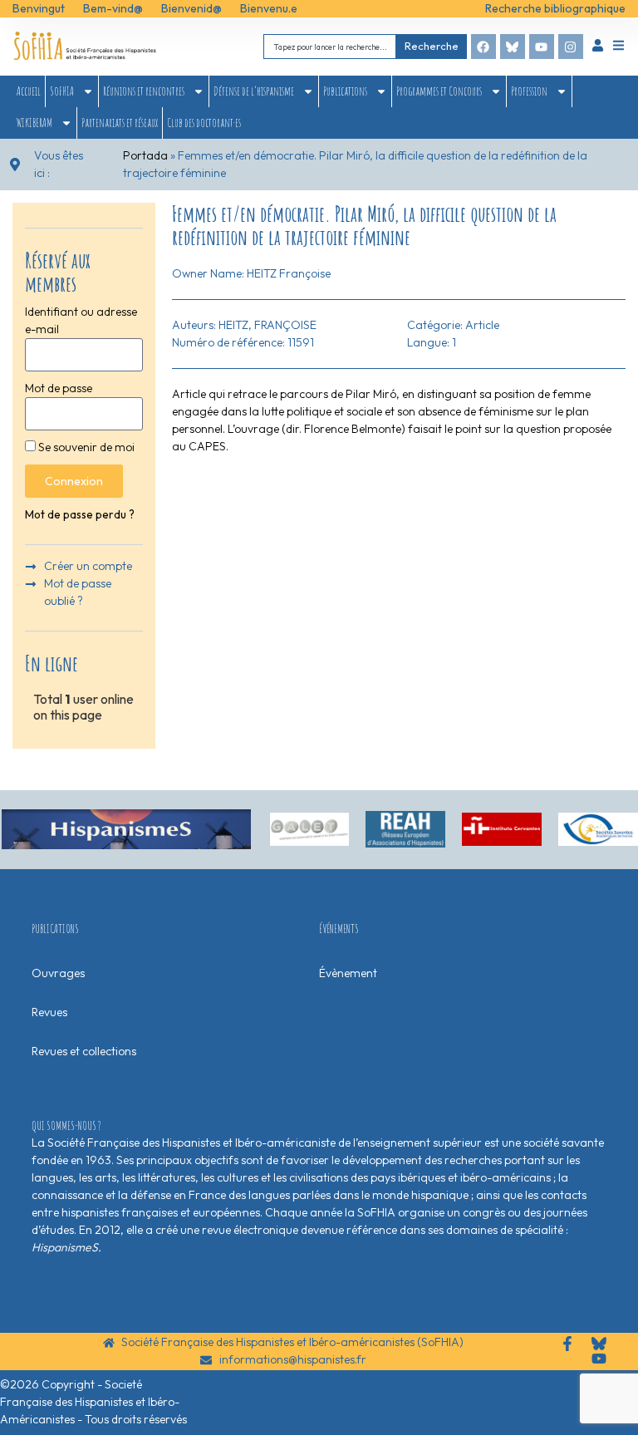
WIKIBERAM (34, 122)
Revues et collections (84, 1051)
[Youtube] (541, 46)
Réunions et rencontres (143, 91)
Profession (529, 91)
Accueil (29, 91)
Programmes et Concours (439, 91)
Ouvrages (58, 973)
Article (482, 324)
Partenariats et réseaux (119, 122)
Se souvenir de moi (85, 447)
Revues (49, 1012)
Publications (345, 91)
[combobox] (329, 46)
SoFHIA (62, 91)
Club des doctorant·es (204, 122)
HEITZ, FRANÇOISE (267, 324)
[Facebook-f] (567, 1343)
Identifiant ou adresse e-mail (81, 320)
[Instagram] (570, 46)
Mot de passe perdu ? (80, 514)
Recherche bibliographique (555, 8)
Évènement (348, 973)
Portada (145, 155)
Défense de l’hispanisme (253, 91)
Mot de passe (58, 388)
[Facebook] (483, 46)
